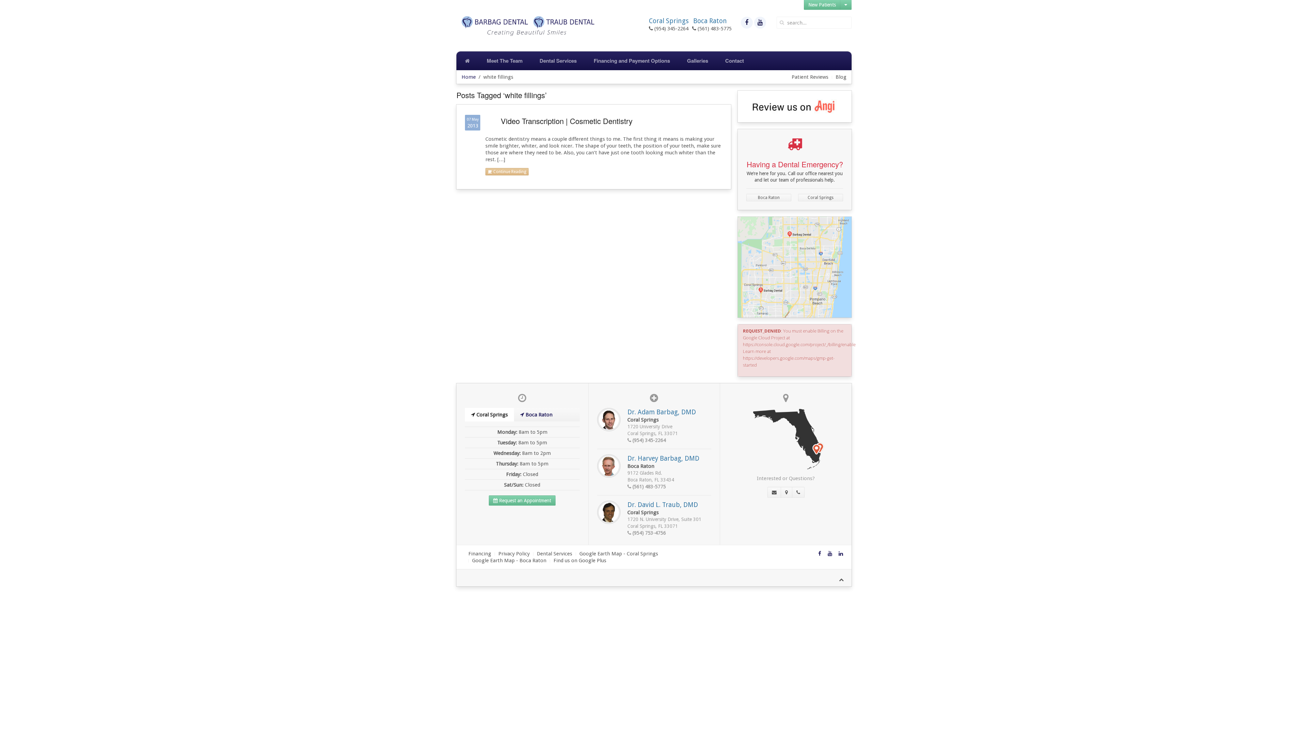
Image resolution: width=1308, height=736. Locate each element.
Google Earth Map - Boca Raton (509, 560)
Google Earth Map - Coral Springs (618, 554)
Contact (734, 60)
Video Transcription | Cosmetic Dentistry (567, 121)
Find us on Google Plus (580, 560)
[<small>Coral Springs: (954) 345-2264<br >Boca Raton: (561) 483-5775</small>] (798, 492)
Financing (479, 554)
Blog (841, 77)
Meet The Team (505, 60)
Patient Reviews (810, 77)
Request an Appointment (524, 500)
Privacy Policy (514, 554)
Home (469, 77)
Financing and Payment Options (632, 60)
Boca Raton (769, 197)
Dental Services (558, 60)
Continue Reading (509, 171)
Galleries (697, 60)
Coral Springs (821, 197)
